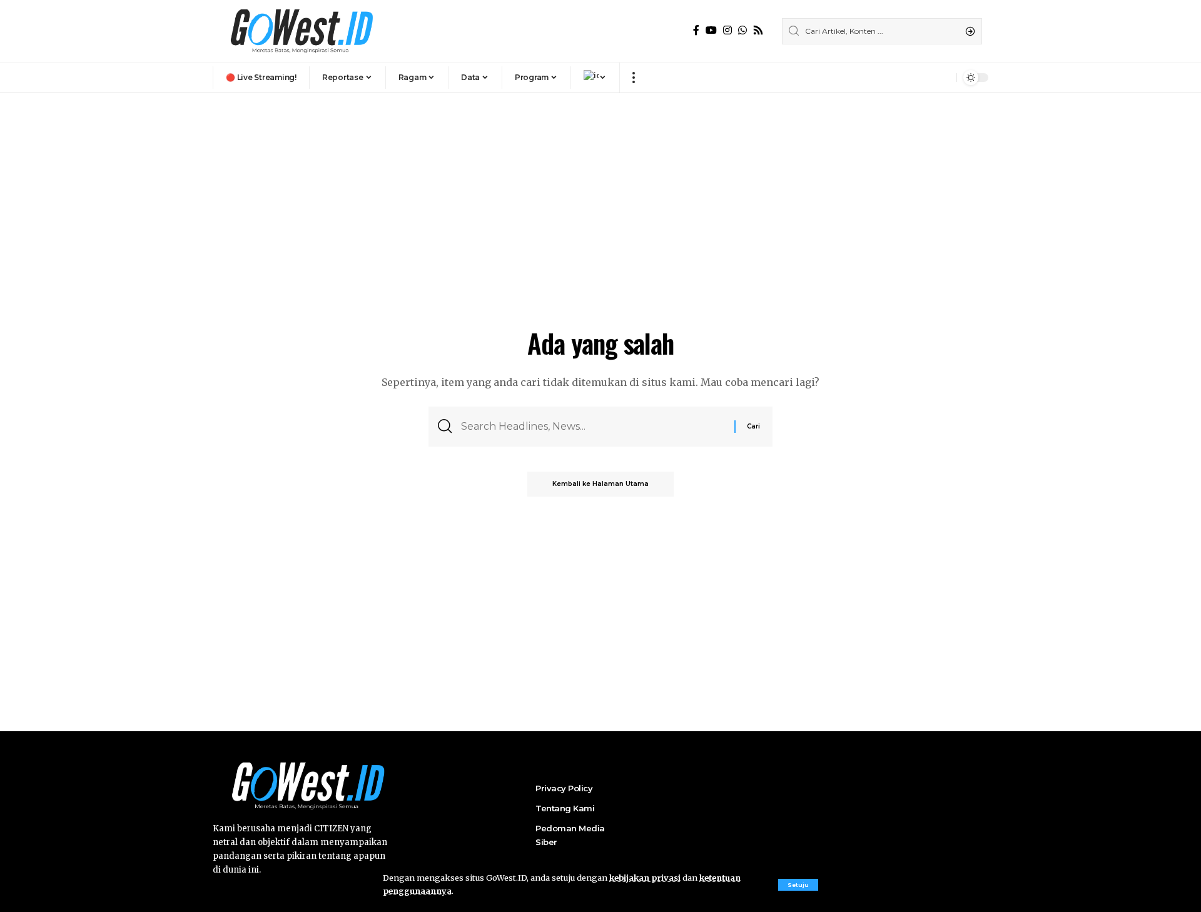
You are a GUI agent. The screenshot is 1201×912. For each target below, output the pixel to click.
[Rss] (758, 30)
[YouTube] (711, 30)
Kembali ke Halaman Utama (600, 484)
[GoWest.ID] (300, 31)
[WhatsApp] (742, 30)
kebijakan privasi (645, 878)
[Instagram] (727, 30)
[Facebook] (696, 30)
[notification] (944, 77)
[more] (633, 78)
